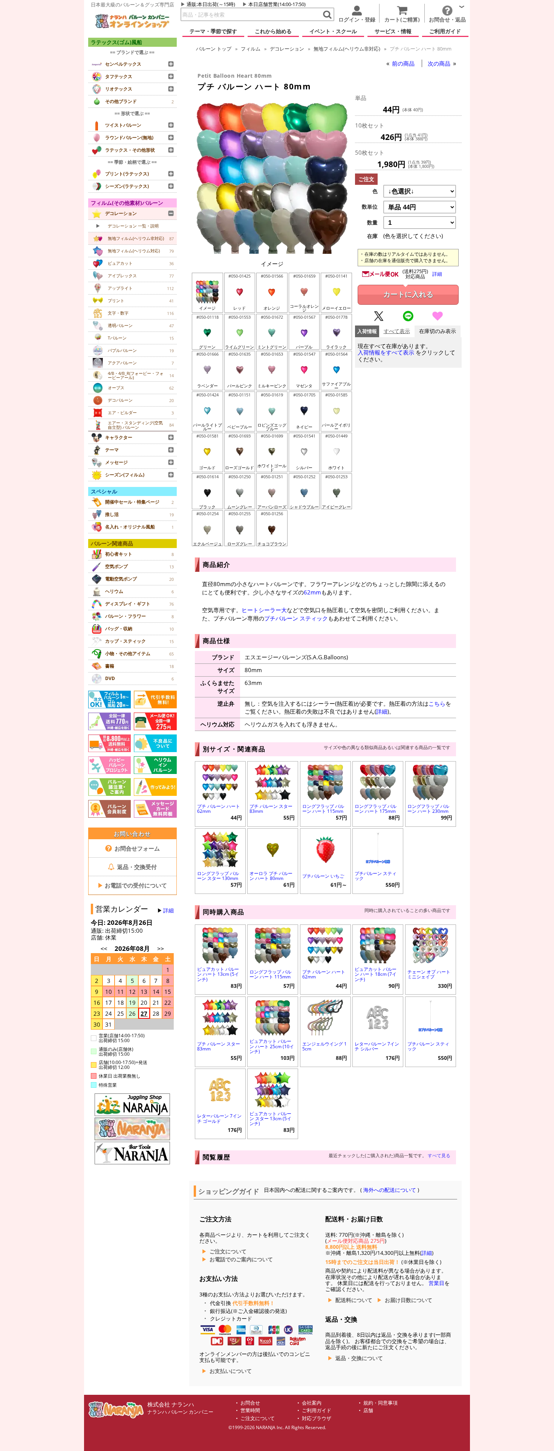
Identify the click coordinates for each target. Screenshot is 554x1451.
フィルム (250, 48)
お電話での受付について (132, 885)
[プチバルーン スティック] (378, 848)
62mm (312, 592)
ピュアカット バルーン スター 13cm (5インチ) (270, 1118)
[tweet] (378, 319)
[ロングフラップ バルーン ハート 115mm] (325, 781)
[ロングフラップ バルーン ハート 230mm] (430, 781)
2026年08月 (133, 948)
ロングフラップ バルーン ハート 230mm (428, 808)
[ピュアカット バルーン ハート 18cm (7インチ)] (378, 944)
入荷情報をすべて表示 (386, 352)
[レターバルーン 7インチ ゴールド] (220, 1088)
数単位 (370, 206)
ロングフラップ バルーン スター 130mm (218, 875)
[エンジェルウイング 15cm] (325, 1016)
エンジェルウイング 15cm (324, 1046)
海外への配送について (390, 1190)
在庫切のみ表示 (437, 331)
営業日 (436, 1283)
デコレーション (287, 48)
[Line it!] (408, 319)
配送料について (353, 1300)
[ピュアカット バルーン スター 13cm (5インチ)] (272, 1088)
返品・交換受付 (136, 867)
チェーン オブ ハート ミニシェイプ (428, 974)
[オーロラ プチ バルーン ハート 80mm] (272, 848)
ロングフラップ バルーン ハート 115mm (323, 808)
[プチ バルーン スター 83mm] (272, 781)
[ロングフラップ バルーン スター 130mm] (220, 848)
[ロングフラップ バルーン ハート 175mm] (378, 781)
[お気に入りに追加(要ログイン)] (437, 319)
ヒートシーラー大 (264, 610)
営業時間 (250, 1410)
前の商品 (404, 63)
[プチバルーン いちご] (325, 848)
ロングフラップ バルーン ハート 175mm (375, 808)
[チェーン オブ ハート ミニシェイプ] (430, 944)
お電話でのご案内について (241, 1259)
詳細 (168, 910)
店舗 (368, 1410)
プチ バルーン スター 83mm (270, 808)
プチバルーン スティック (296, 618)
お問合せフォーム (136, 848)
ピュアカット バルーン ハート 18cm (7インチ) (375, 974)
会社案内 (311, 1402)
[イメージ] (272, 251)
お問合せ (250, 1402)
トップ (213, 48)
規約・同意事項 (380, 1402)
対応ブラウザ (316, 1418)
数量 (372, 222)
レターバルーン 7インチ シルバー (377, 1046)
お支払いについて (231, 1371)
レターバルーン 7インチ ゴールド (219, 1118)
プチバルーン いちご (323, 876)
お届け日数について (408, 1300)
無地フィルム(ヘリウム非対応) (347, 48)
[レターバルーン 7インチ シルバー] (378, 1016)
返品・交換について (359, 1358)
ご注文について (228, 1251)
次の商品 (440, 63)
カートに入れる (408, 294)
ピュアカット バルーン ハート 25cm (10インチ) (271, 1046)
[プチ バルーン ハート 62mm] (220, 781)
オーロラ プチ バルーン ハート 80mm (270, 875)
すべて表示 (397, 331)
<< (104, 949)
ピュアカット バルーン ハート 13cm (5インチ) (218, 974)
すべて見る (439, 1155)
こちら (437, 703)
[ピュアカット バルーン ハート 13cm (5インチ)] (220, 944)
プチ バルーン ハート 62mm (218, 808)
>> (160, 949)
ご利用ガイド (316, 1410)
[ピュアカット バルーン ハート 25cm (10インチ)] (272, 1016)
